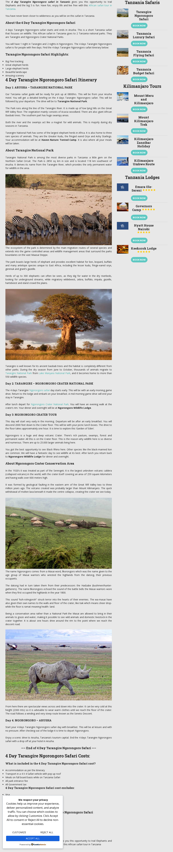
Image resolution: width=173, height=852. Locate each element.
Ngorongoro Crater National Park (50, 404)
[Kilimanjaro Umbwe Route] (122, 166)
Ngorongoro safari (39, 390)
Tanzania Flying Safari (143, 53)
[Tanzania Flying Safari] (122, 57)
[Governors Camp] (122, 212)
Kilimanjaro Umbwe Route (144, 162)
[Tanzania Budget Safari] (122, 75)
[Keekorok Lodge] (122, 254)
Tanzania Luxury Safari (144, 35)
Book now (139, 25)
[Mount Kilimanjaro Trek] (122, 124)
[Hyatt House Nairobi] (122, 233)
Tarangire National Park (18, 373)
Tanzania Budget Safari (143, 71)
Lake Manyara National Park (54, 373)
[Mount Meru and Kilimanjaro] (122, 103)
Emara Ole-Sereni (144, 189)
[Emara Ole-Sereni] (122, 193)
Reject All (46, 832)
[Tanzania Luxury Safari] (122, 39)
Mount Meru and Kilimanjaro (144, 99)
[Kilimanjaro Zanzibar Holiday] (122, 146)
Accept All (33, 838)
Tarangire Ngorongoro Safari (143, 15)
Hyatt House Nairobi (144, 228)
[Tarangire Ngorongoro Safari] (122, 19)
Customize (19, 832)
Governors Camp (143, 208)
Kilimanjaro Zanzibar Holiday (143, 142)
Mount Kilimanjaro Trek (143, 121)
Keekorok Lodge (143, 249)
